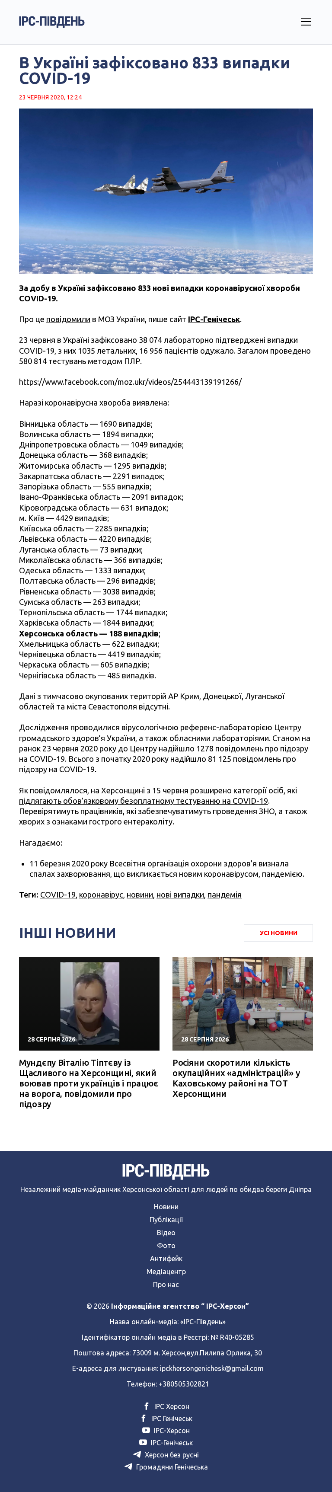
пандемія (225, 894)
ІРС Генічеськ (171, 1418)
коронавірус (101, 894)
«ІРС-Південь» (203, 1322)
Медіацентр (166, 1271)
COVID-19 (58, 894)
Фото (166, 1245)
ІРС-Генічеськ (214, 319)
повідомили (68, 319)
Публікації (166, 1220)
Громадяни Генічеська (171, 1467)
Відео (166, 1232)
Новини (166, 1207)
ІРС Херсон (171, 1406)
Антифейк (166, 1258)
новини (140, 894)
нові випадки (180, 894)
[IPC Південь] (52, 22)
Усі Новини (278, 933)
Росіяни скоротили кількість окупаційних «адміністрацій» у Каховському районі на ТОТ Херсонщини (236, 1078)
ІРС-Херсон (171, 1430)
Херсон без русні (171, 1455)
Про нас (166, 1284)
